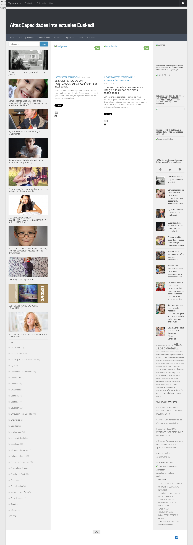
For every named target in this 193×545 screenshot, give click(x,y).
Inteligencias (16, 432)
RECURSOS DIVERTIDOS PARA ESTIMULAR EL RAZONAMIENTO (170, 410)
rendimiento (174, 384)
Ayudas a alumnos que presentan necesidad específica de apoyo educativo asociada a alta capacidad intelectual (176, 313)
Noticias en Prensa (18, 456)
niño (165, 378)
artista (158, 355)
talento (172, 393)
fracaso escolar (171, 369)
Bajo (161, 355)
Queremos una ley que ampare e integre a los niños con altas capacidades (123, 90)
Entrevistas (15, 420)
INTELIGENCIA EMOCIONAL (168, 375)
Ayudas (14, 366)
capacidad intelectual (176, 355)
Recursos (91, 37)
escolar (176, 363)
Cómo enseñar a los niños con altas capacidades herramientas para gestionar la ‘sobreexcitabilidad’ (28, 103)
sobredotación (160, 390)
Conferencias (16, 378)
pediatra (174, 378)
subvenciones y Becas (20, 492)
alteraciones (167, 352)
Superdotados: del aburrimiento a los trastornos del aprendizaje (26, 161)
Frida (160, 453)
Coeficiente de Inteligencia (66, 77)
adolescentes (160, 345)
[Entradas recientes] (160, 169)
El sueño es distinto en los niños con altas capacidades (28, 335)
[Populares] (170, 169)
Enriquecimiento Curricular (21, 414)
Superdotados (125, 80)
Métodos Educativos (19, 450)
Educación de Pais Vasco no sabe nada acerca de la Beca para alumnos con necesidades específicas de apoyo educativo (176, 291)
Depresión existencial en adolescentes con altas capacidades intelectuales (169, 444)
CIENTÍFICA (159, 358)
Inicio (12, 37)
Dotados (165, 360)
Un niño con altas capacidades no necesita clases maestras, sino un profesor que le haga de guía (169, 68)
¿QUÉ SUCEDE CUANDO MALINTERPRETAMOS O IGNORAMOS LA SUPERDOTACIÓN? (27, 219)
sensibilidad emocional (166, 387)
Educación (15, 408)
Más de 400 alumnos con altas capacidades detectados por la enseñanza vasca (175, 271)
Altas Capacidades (26, 37)
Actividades (15, 347)
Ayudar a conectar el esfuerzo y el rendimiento (24, 132)
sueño (167, 390)
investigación (160, 378)
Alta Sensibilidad (17, 353)
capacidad (166, 355)
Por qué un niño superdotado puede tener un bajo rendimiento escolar (28, 190)
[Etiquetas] (179, 169)
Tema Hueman (40, 539)
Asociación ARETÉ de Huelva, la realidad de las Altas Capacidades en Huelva (169, 132)
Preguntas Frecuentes (20, 462)
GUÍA (182, 370)
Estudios (57, 37)
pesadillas (160, 381)
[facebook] (176, 537)
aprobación (180, 352)
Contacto (29, 3)
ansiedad (174, 352)
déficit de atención (174, 360)
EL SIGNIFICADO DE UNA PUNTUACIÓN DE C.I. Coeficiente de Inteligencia (76, 83)
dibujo (175, 358)
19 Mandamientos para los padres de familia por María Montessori (170, 161)
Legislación (69, 37)
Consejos (14, 384)
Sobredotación (43, 37)
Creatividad (15, 390)
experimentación (161, 366)
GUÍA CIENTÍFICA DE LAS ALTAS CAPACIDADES (23, 307)
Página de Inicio (14, 3)
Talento (14, 504)
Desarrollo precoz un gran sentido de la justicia (27, 73)
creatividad (168, 357)
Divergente (159, 360)
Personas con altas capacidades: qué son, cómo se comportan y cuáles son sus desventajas (28, 250)
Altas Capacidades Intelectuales (118, 77)
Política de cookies (45, 3)
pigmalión (168, 381)
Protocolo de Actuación (20, 468)
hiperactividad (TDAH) (162, 373)
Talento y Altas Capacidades (22, 279)
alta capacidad (168, 345)
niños (168, 378)
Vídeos (81, 37)
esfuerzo (181, 363)
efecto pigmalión (168, 363)
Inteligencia (174, 372)
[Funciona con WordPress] (21, 539)
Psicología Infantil (18, 474)
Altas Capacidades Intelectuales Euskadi (52, 25)
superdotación (177, 390)
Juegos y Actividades (19, 438)
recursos (166, 384)
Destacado (15, 402)
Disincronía (180, 358)
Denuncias (15, 396)
